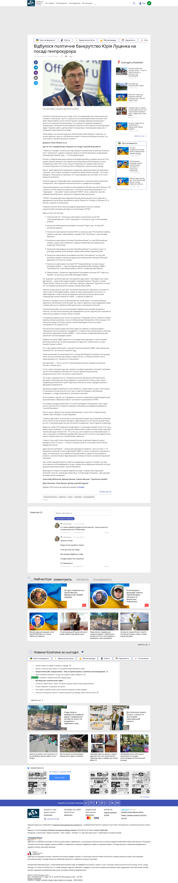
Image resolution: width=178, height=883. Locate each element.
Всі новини (50, 3)
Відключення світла (87, 40)
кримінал (62, 497)
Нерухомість (130, 40)
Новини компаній (110, 812)
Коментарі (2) (105, 491)
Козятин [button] (39, 5)
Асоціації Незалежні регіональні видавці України (59, 830)
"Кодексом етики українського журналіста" (67, 825)
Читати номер (59, 778)
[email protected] (34, 878)
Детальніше (48, 815)
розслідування (89, 497)
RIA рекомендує (110, 40)
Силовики (78, 497)
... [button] (95, 3)
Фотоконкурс (87, 3)
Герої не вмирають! (47, 40)
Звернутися (68, 815)
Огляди (106, 815)
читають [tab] (82, 579)
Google (81, 487)
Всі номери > (145, 797)
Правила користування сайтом (132, 812)
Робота (67, 40)
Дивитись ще (140, 136)
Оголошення (149, 40)
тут (29, 827)
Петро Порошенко (50, 497)
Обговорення (61, 3)
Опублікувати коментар (64, 519)
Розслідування (74, 3)
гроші (70, 497)
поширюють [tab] (102, 579)
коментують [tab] (63, 579)
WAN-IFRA (104, 830)
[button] (82, 652)
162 (72, 56)
